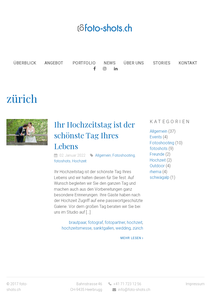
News (110, 63)
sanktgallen (103, 228)
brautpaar (77, 222)
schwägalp (159, 177)
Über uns (134, 63)
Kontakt (188, 63)
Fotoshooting (123, 155)
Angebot (54, 63)
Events (156, 136)
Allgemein (103, 155)
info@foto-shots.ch (134, 290)
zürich (138, 228)
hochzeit (134, 222)
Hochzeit (79, 161)
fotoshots (62, 161)
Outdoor (157, 165)
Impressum (195, 284)
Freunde (157, 154)
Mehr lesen (130, 238)
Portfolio (84, 63)
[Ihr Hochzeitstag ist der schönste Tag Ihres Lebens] (27, 131)
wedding (123, 228)
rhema (155, 171)
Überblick (25, 63)
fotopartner (115, 222)
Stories (161, 63)
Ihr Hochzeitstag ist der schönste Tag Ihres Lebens (94, 135)
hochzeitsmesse (77, 228)
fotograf (95, 222)
